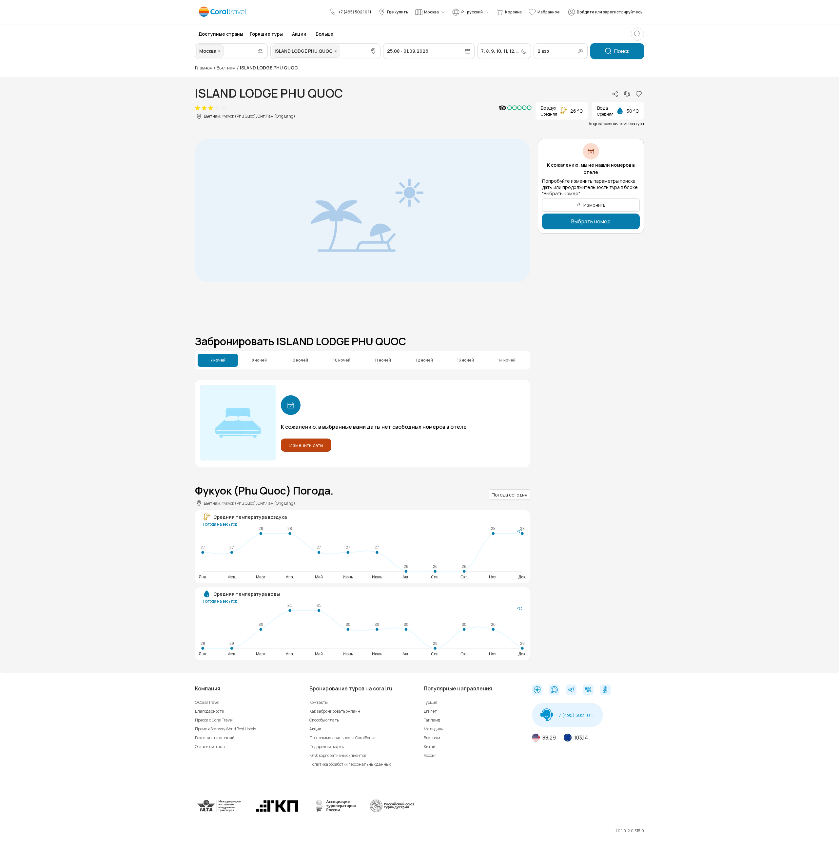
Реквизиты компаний (214, 738)
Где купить (397, 12)
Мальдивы (433, 729)
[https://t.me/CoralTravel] (571, 690)
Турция (430, 702)
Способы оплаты (324, 720)
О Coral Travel (207, 702)
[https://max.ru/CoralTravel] (554, 690)
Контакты (318, 702)
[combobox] (225, 51)
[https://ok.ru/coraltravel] (605, 690)
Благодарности (209, 711)
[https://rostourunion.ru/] (391, 811)
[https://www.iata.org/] (219, 811)
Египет (430, 711)
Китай (429, 746)
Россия (430, 755)
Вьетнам (226, 68)
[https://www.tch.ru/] (277, 811)
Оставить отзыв (209, 746)
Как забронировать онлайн (334, 711)
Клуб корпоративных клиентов (337, 755)
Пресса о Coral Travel (214, 720)
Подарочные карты (326, 746)
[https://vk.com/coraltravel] (588, 690)
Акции (315, 729)
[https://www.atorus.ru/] (334, 811)
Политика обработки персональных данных (350, 764)
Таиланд (432, 720)
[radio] (197, 108)
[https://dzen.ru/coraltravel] (537, 690)
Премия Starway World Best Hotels (225, 729)
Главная (203, 68)
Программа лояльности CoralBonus (342, 738)
